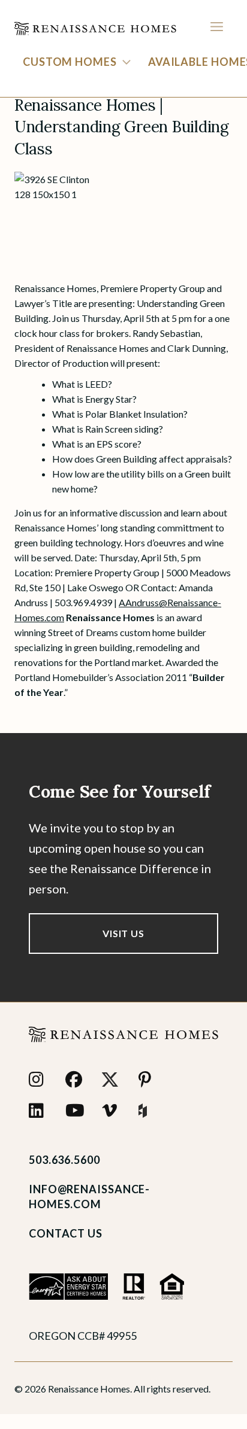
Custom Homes (70, 61)
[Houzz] (149, 1110)
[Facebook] (76, 1079)
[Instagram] (40, 1079)
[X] (113, 1079)
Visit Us (123, 933)
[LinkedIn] (40, 1110)
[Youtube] (76, 1110)
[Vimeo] (113, 1110)
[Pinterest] (149, 1079)
